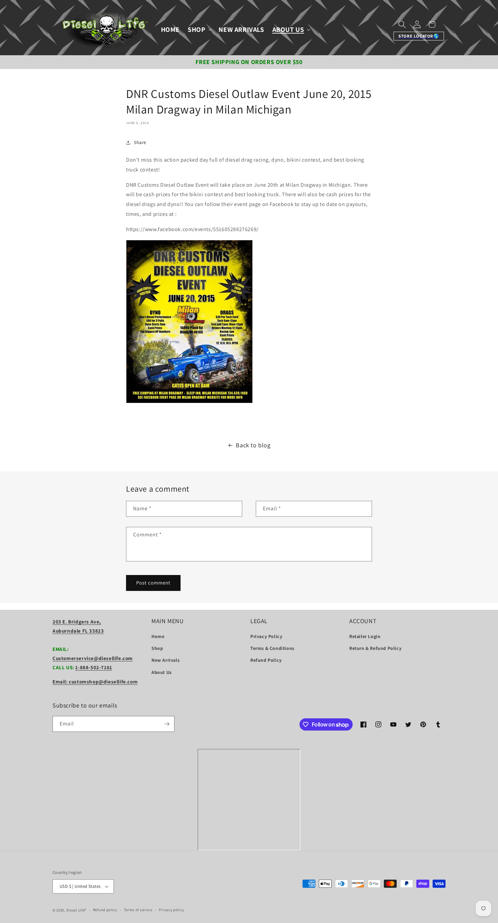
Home (157, 636)
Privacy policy (171, 909)
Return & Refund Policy (375, 648)
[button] (199, 29)
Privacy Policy (266, 636)
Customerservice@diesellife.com (93, 658)
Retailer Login (364, 636)
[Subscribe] (166, 724)
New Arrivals (165, 660)
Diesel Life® (76, 910)
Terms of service (138, 909)
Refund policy (105, 909)
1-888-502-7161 (93, 667)
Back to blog (253, 445)
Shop (157, 648)
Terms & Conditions (272, 648)
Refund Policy (266, 660)
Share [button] (140, 142)
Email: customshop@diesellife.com (95, 681)
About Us (161, 672)
